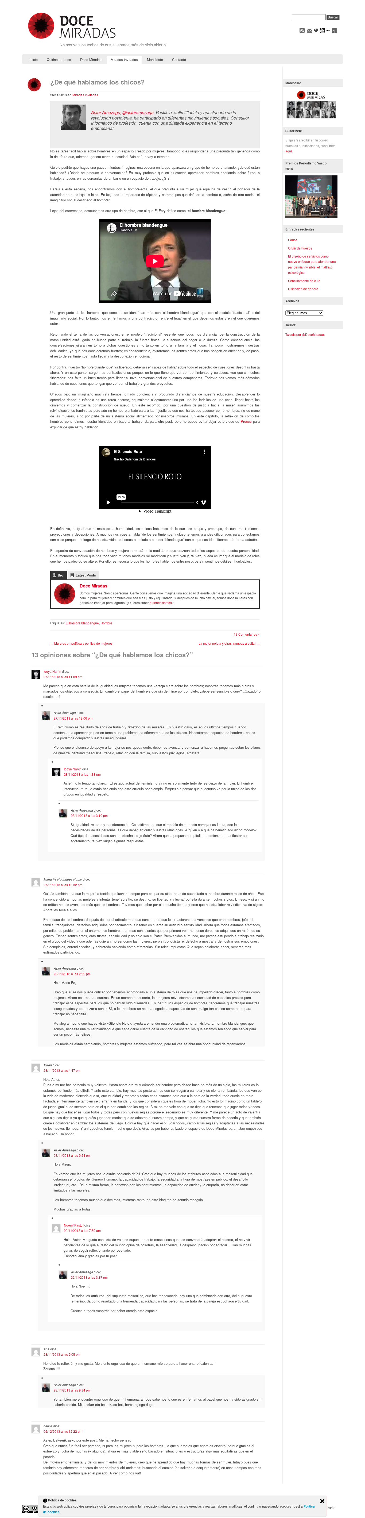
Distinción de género (303, 288)
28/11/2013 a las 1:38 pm (82, 774)
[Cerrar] (322, 1501)
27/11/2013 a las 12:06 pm (73, 718)
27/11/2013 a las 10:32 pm (63, 884)
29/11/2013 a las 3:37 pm (89, 1277)
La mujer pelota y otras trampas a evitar (229, 643)
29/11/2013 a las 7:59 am (82, 1230)
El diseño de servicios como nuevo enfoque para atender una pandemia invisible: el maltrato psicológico (312, 264)
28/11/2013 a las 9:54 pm (72, 1155)
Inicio (33, 59)
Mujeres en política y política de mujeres (81, 643)
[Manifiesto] (311, 118)
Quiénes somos (59, 59)
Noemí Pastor (74, 1225)
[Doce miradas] (71, 39)
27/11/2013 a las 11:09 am (63, 676)
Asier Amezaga (105, 112)
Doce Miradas (91, 59)
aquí (288, 151)
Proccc (247, 421)
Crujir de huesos (300, 248)
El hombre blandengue (82, 623)
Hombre (106, 623)
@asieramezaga (138, 112)
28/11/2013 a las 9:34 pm (72, 1390)
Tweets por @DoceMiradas (305, 334)
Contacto (179, 59)
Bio (60, 575)
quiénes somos (161, 602)
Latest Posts (86, 575)
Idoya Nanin (52, 671)
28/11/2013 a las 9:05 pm (62, 1354)
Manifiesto (155, 59)
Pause (292, 239)
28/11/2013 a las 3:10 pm (89, 815)
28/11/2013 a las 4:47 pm (62, 1070)
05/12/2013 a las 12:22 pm (63, 1431)
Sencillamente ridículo (304, 280)
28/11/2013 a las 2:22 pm (72, 973)
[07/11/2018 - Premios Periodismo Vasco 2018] (311, 216)
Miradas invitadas (124, 59)
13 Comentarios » (247, 634)
